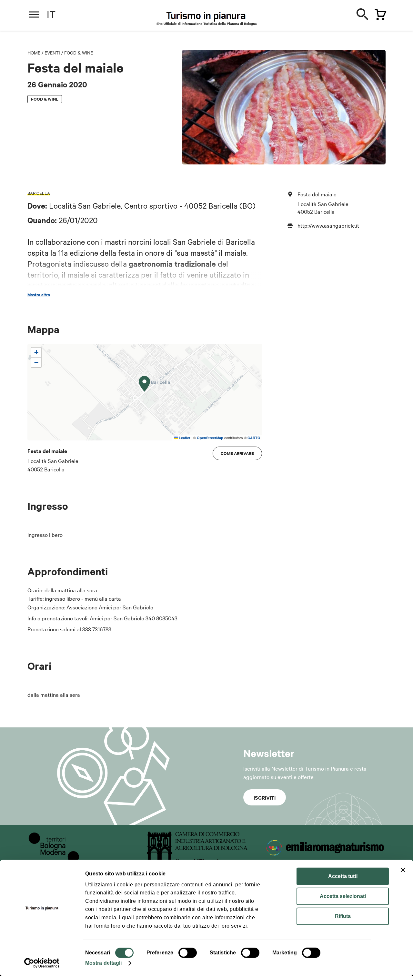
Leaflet (184, 437)
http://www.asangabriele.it (328, 225)
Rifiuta (343, 916)
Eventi (52, 52)
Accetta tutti (343, 876)
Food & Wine (78, 52)
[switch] (187, 953)
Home (33, 52)
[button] (144, 384)
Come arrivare (237, 453)
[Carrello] (379, 13)
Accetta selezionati (343, 896)
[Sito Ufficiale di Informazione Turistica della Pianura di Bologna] (211, 16)
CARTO (253, 437)
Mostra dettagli (103, 963)
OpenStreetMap (210, 437)
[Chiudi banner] (403, 870)
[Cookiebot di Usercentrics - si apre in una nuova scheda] (42, 963)
